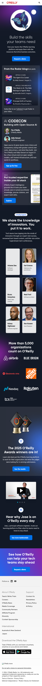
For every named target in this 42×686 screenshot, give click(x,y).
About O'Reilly (8, 592)
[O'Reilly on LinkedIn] (12, 581)
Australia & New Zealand (11, 630)
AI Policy (29, 606)
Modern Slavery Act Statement (29, 681)
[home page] (12, 2)
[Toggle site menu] (2, 2)
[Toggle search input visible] (39, 2)
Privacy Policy (31, 603)
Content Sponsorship (10, 619)
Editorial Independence (9, 681)
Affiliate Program (8, 613)
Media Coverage (8, 606)
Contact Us (30, 596)
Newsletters (30, 600)
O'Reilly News (7, 603)
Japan (4, 634)
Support (30, 592)
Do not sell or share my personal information (16, 668)
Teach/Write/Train (9, 596)
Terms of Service (7, 678)
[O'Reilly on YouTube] (15, 581)
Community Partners (9, 609)
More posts (31, 69)
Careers (5, 600)
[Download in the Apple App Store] (8, 653)
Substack (19, 109)
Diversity (5, 616)
